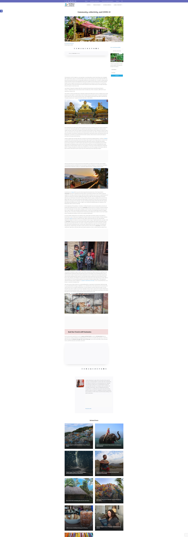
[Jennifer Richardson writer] (80, 379)
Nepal (73, 192)
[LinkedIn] (83, 48)
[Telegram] (87, 48)
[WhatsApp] (85, 48)
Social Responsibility (116, 47)
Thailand (105, 138)
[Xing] (96, 48)
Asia (111, 47)
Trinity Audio (74, 53)
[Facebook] (74, 48)
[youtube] (72, 1)
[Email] (98, 48)
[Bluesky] (79, 48)
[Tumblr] (89, 48)
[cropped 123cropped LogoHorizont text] (70, 3)
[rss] (75, 1)
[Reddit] (81, 48)
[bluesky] (70, 1)
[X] (77, 48)
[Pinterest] (92, 48)
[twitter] (66, 1)
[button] (1, 11)
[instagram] (68, 1)
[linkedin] (73, 1)
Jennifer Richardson (70, 43)
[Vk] (94, 48)
